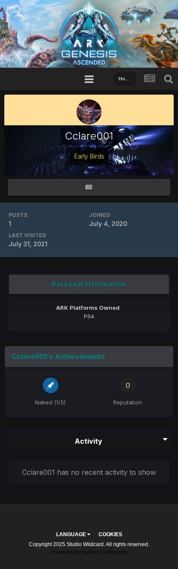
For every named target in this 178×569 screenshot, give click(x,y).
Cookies (110, 534)
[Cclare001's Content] (89, 187)
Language (71, 534)
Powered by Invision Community (89, 552)
